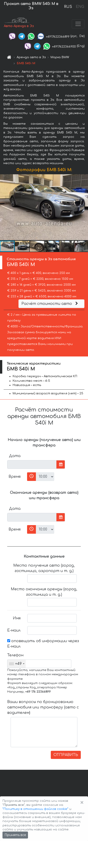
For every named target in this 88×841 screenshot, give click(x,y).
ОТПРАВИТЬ (65, 755)
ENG (80, 7)
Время (15, 477)
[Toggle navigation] (78, 23)
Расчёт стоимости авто (47, 304)
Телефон (15, 655)
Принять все (15, 835)
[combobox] (16, 664)
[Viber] (12, 36)
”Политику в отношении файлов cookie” (35, 809)
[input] (32, 464)
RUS (68, 7)
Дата (15, 456)
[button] (22, 246)
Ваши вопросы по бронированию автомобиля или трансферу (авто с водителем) (43, 707)
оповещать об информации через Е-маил (43, 643)
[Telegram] (21, 36)
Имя (17, 618)
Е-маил (14, 630)
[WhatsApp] (31, 36)
